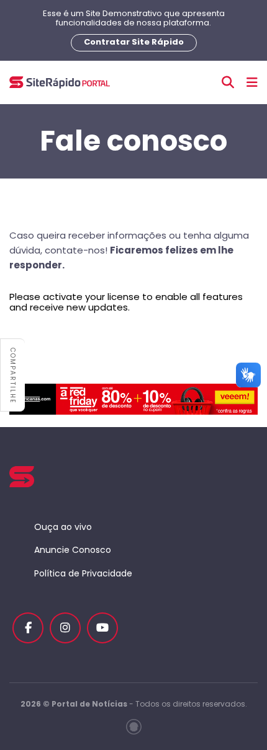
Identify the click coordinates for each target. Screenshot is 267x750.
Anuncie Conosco (72, 550)
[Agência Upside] (134, 727)
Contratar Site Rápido (134, 42)
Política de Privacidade (83, 573)
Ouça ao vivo (63, 527)
